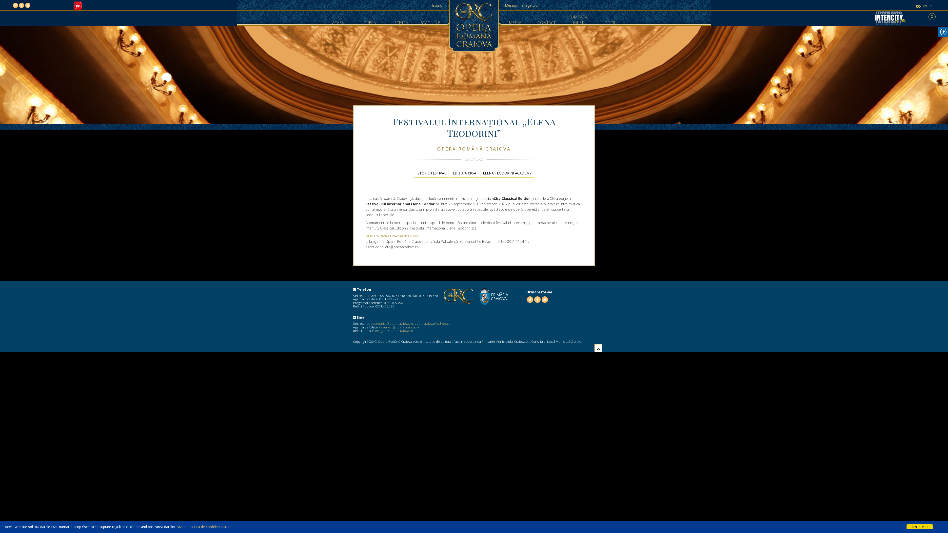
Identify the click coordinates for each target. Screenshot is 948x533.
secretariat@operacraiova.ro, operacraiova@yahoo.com (412, 323)
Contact (547, 22)
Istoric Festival (431, 173)
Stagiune (430, 22)
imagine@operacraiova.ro (394, 330)
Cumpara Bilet (578, 19)
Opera (369, 22)
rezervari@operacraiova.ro (399, 327)
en (925, 6)
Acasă (338, 22)
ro (918, 6)
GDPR (609, 22)
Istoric (437, 5)
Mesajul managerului (521, 5)
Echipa (401, 22)
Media (515, 22)
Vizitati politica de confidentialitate (204, 526)
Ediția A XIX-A (464, 173)
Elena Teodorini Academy (507, 173)
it (930, 6)
